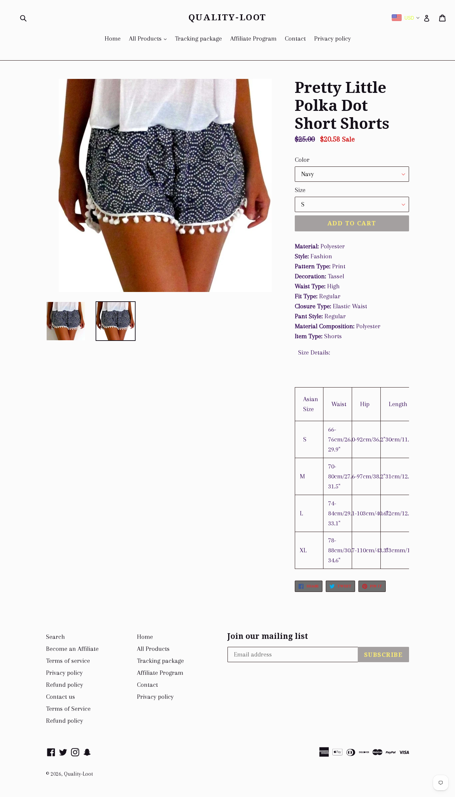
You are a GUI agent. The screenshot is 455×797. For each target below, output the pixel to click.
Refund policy (64, 684)
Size (300, 190)
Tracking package (198, 38)
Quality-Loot (227, 17)
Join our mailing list (268, 636)
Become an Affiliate (72, 649)
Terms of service (68, 660)
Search (55, 637)
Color (302, 159)
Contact (295, 38)
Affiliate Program (253, 38)
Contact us (60, 696)
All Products (149, 38)
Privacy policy (332, 38)
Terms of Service (68, 708)
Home (113, 38)
